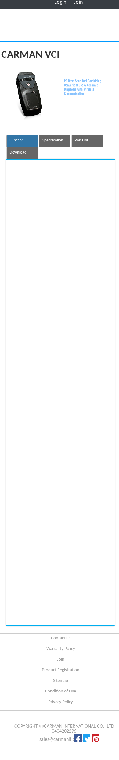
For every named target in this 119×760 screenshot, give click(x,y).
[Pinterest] (95, 738)
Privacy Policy (60, 702)
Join (60, 659)
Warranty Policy (60, 649)
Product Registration (60, 670)
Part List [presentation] (81, 140)
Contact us (60, 638)
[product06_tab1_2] (52, 278)
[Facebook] (78, 738)
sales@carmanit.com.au (63, 739)
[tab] (22, 141)
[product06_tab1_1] (52, 202)
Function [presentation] (16, 140)
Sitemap (60, 680)
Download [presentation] (18, 152)
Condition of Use (60, 691)
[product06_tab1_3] (52, 354)
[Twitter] (86, 738)
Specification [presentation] (52, 140)
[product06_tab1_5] (52, 506)
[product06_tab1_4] (52, 430)
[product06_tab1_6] (52, 581)
